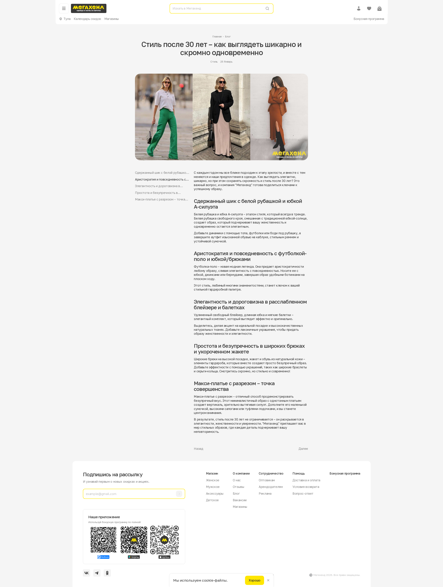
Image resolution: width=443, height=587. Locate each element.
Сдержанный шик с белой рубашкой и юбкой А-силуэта (161, 173)
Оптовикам (267, 480)
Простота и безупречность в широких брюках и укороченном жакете (158, 193)
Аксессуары (215, 493)
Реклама (265, 493)
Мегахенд (270, 423)
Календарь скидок (87, 19)
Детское (212, 500)
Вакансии (240, 500)
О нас (237, 480)
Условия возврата (305, 487)
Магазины (111, 19)
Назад (198, 448)
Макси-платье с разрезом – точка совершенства (160, 199)
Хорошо (254, 580)
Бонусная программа (369, 19)
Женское (212, 480)
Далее (303, 448)
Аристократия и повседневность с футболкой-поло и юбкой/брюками (160, 179)
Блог (227, 36)
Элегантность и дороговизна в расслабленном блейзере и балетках (157, 186)
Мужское (213, 487)
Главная (217, 36)
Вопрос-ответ (302, 493)
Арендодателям (271, 487)
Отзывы (238, 487)
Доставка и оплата (306, 480)
